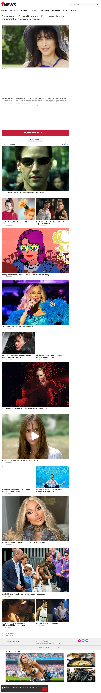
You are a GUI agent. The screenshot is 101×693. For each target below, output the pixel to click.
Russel (25, 23)
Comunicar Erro (34, 139)
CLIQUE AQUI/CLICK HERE (53, 643)
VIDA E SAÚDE (24, 10)
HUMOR (65, 10)
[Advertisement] (35, 85)
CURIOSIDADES (56, 10)
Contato (5, 641)
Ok (44, 689)
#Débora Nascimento (10, 635)
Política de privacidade (13, 641)
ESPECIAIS (73, 10)
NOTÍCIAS (4, 10)
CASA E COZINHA (44, 10)
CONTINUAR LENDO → (35, 133)
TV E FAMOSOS (14, 10)
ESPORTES (34, 10)
